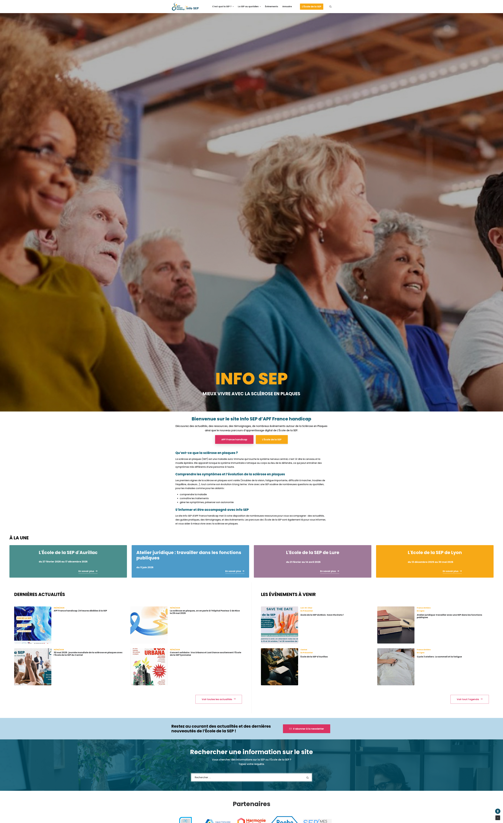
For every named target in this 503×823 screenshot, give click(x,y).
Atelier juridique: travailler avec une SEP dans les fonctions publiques (449, 616)
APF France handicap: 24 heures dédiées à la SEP (80, 610)
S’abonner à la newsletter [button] (308, 728)
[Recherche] (251, 777)
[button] (330, 6)
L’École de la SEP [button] (271, 439)
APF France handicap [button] (234, 439)
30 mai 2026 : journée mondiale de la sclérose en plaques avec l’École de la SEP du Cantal (88, 653)
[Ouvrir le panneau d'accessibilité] (497, 811)
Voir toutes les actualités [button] (217, 699)
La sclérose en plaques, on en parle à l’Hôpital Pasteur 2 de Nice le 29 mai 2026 (205, 612)
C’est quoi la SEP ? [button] (221, 6)
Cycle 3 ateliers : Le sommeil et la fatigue (439, 656)
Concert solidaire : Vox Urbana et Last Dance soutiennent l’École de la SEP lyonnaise (205, 653)
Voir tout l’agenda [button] (468, 699)
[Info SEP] (185, 6)
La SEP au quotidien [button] (248, 6)
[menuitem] (223, 6)
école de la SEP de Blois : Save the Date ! (322, 614)
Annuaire (287, 6)
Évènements (271, 6)
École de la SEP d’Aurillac (314, 656)
